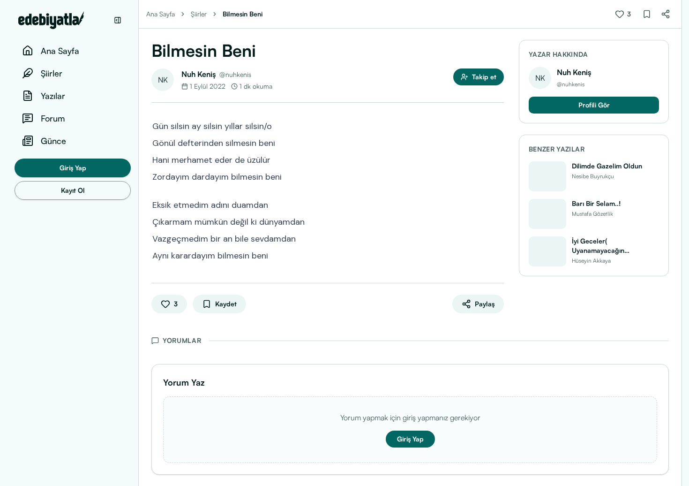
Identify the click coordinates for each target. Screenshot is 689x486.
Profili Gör (594, 105)
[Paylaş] (665, 14)
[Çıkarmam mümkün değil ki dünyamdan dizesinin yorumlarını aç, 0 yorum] (497, 221)
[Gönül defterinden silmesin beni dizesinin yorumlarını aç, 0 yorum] (497, 142)
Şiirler (199, 14)
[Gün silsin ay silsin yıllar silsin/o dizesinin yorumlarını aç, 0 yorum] (497, 125)
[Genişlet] (138, 243)
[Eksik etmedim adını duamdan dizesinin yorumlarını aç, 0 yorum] (497, 204)
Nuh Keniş (198, 74)
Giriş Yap (73, 168)
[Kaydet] (646, 14)
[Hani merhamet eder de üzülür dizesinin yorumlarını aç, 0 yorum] (497, 159)
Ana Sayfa (160, 14)
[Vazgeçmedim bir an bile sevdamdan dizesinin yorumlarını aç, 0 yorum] (497, 237)
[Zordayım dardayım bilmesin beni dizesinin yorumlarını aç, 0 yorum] (497, 175)
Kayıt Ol (73, 190)
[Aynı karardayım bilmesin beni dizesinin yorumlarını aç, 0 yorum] (497, 254)
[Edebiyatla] (63, 20)
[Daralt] (117, 20)
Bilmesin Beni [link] (242, 14)
